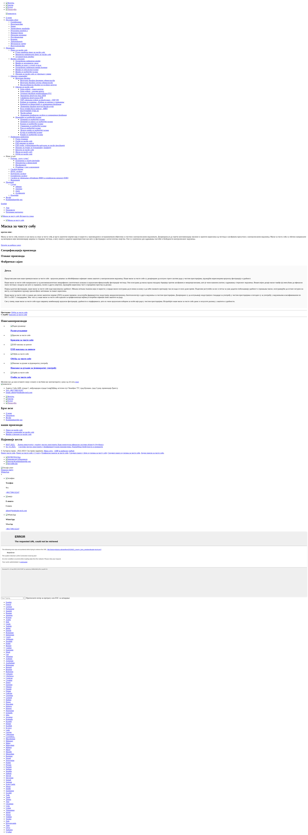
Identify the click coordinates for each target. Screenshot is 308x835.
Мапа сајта (48, 451)
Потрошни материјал (14, 212)
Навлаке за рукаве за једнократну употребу (33, 368)
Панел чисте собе (8, 453)
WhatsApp (5, 472)
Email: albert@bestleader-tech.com (19, 392)
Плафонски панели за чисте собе (54, 453)
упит (77, 382)
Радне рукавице (19, 330)
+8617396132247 (12, 492)
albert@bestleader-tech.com (16, 511)
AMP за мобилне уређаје (64, 451)
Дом (7, 208)
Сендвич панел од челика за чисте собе (124, 453)
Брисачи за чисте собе (18, 315)
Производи (10, 210)
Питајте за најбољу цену (11, 245)
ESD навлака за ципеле (23, 349)
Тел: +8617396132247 (14, 390)
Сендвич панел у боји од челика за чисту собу (88, 453)
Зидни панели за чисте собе (152, 453)
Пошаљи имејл (7, 470)
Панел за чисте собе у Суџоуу (28, 453)
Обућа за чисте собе (19, 312)
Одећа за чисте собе (21, 377)
